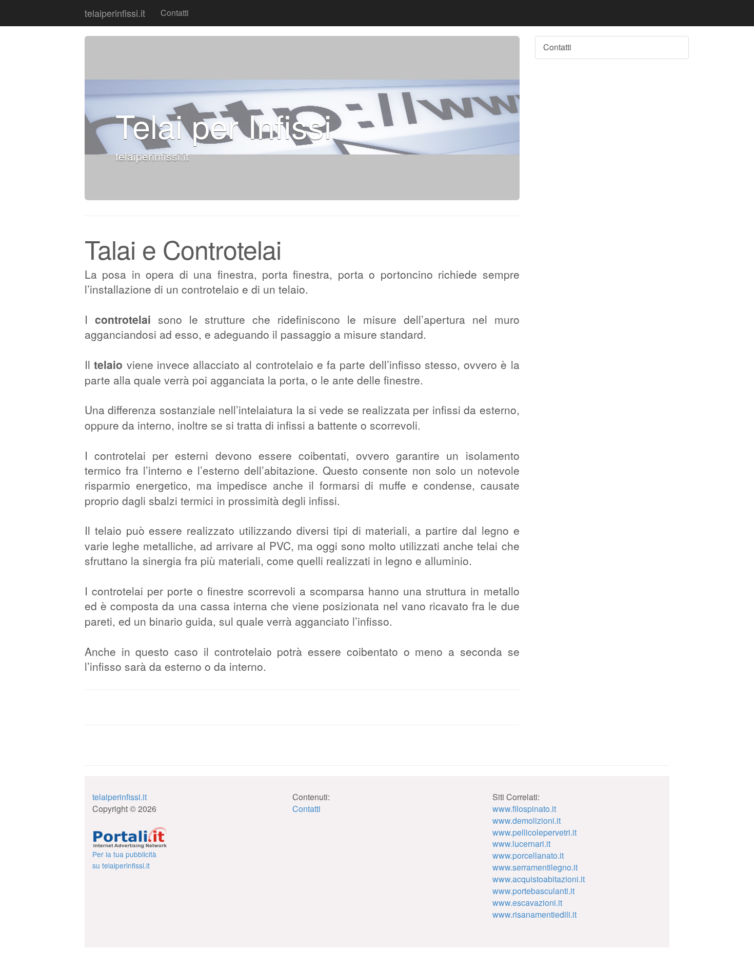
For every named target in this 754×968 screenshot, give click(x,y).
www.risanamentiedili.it (534, 914)
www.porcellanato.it (528, 855)
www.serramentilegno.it (535, 867)
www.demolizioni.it (526, 820)
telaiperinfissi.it (115, 13)
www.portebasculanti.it (533, 891)
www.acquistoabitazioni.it (538, 879)
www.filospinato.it (524, 809)
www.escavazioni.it (527, 902)
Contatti (175, 12)
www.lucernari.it (521, 843)
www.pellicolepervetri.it (534, 832)
